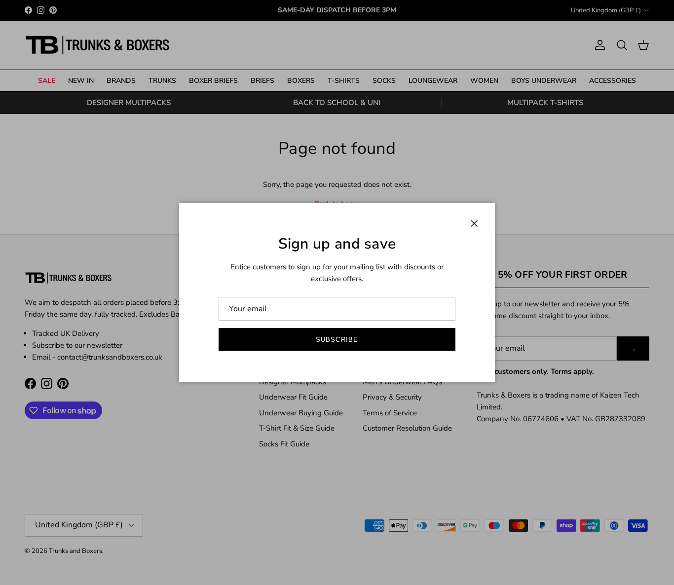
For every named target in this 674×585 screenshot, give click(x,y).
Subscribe (337, 339)
